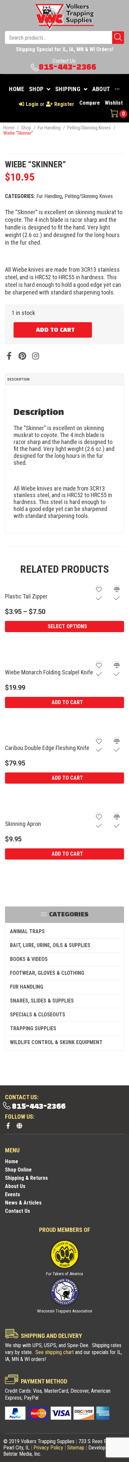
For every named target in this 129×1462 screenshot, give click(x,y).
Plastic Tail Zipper (26, 596)
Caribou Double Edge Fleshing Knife (47, 747)
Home (9, 127)
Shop (26, 127)
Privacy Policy (48, 1448)
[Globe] (19, 1126)
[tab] (18, 379)
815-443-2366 (67, 67)
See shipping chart (54, 1352)
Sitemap (75, 1448)
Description (18, 379)
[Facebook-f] (8, 1126)
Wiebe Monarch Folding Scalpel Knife (49, 672)
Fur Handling (49, 127)
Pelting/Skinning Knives (89, 127)
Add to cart (55, 330)
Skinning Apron (23, 823)
